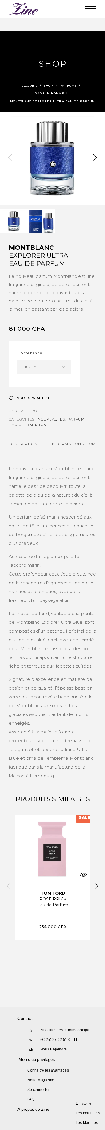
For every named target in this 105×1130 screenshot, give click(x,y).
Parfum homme (49, 93)
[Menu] (90, 9)
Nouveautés (51, 419)
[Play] (13, 221)
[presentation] (10, 158)
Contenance (30, 353)
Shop (48, 85)
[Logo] (23, 9)
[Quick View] (83, 874)
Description (23, 444)
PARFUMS (68, 85)
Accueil (30, 85)
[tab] (23, 447)
